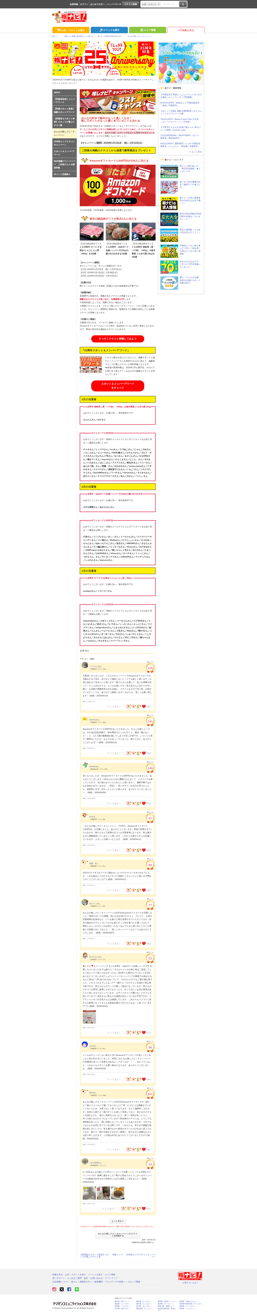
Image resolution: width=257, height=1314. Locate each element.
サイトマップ (111, 1278)
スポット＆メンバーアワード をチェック (117, 385)
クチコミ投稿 (130, 4)
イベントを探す (111, 30)
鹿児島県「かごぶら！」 (145, 1308)
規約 (86, 1278)
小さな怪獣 (93, 1163)
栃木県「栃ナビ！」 (122, 1301)
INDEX (57, 92)
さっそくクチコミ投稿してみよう (118, 338)
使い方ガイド (58, 1278)
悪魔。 (92, 863)
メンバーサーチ (114, 4)
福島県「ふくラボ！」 (123, 1304)
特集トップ (117, 1254)
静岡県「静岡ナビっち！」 (167, 1301)
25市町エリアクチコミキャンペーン (141, 1255)
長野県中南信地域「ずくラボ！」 (191, 1304)
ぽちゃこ (92, 903)
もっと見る (197, 152)
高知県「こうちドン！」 (188, 1308)
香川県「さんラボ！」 (144, 1306)
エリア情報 (150, 30)
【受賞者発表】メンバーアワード (64, 100)
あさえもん (93, 957)
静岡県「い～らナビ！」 (188, 1306)
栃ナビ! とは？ (191, 1282)
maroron (92, 720)
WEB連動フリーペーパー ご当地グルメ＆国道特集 (64, 164)
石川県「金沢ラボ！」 (123, 1308)
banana (92, 766)
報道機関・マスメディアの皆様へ (110, 1281)
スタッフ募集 (134, 1281)
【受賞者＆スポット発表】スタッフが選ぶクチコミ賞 (94, 1255)
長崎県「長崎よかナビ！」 (189, 1301)
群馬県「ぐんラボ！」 (123, 1306)
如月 (91, 1093)
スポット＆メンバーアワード (64, 153)
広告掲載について (60, 1281)
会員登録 (74, 4)
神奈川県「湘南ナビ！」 (167, 1306)
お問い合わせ (96, 1278)
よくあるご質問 (74, 1278)
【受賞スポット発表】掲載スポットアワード (64, 110)
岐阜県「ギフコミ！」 (166, 1304)
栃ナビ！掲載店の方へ (81, 1281)
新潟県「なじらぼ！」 (144, 1304)
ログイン (84, 4)
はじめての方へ (97, 4)
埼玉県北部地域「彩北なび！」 (167, 1309)
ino (90, 817)
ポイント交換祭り (62, 174)
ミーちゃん (93, 666)
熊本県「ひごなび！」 (144, 1301)
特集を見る (188, 30)
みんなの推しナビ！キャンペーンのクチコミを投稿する (117, 1234)
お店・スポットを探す (73, 30)
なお (91, 1046)
